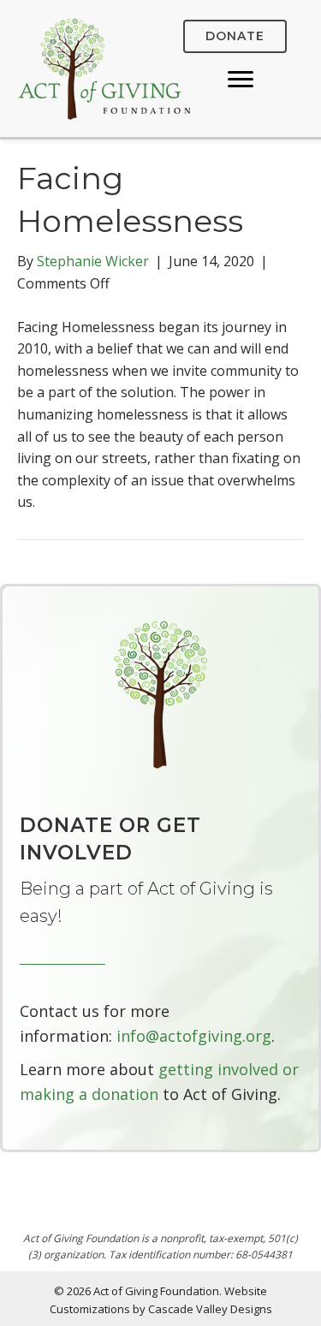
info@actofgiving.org (193, 1036)
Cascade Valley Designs (210, 1309)
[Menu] (240, 79)
